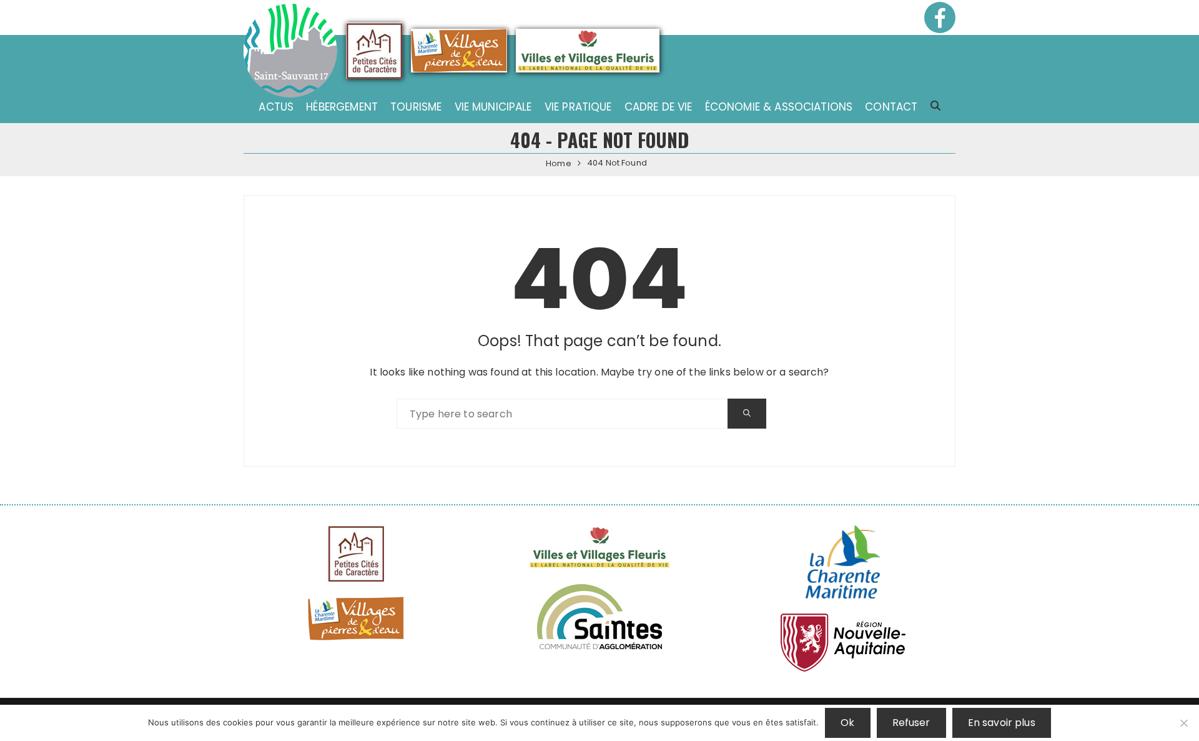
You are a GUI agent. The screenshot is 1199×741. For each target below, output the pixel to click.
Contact (891, 106)
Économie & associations (778, 106)
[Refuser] (1183, 723)
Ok (847, 722)
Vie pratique (578, 106)
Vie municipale (493, 106)
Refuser (911, 722)
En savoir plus (1001, 722)
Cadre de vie (658, 106)
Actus (276, 106)
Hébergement (342, 106)
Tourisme (416, 106)
